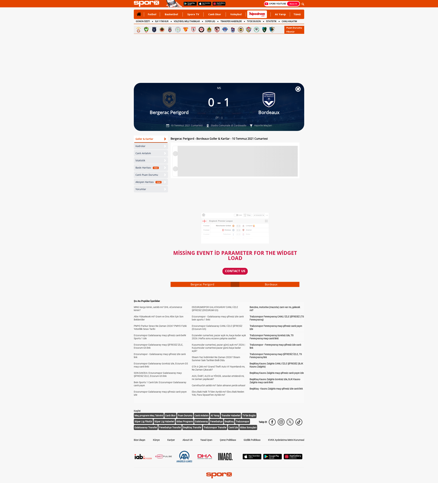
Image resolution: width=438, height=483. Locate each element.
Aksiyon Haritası (148, 182)
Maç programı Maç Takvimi (148, 415)
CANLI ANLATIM (289, 21)
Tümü (297, 14)
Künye (156, 440)
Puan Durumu (294, 27)
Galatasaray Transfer (145, 427)
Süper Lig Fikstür (143, 421)
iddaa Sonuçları (248, 427)
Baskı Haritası (147, 167)
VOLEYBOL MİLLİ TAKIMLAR (187, 21)
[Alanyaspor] (209, 29)
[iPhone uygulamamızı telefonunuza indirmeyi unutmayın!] (203, 5)
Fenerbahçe (216, 421)
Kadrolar (140, 146)
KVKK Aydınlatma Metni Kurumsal (286, 440)
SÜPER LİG (210, 21)
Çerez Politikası (228, 440)
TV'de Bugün (249, 415)
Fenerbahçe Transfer (170, 427)
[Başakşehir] (154, 29)
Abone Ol (293, 4)
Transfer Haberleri (230, 415)
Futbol (152, 14)
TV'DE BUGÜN (254, 21)
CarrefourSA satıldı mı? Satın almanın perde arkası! (218, 385)
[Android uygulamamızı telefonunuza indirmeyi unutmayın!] (189, 5)
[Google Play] (272, 458)
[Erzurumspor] (272, 29)
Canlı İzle (233, 427)
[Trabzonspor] (233, 29)
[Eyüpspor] (249, 29)
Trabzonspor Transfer (215, 427)
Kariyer (171, 440)
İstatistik (140, 160)
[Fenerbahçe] (241, 29)
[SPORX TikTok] (299, 422)
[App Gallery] (293, 458)
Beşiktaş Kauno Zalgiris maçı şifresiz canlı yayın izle (277, 373)
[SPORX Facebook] (272, 422)
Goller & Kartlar (144, 138)
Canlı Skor (214, 14)
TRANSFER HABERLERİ (231, 21)
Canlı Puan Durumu (147, 174)
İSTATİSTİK (271, 21)
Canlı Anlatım (143, 153)
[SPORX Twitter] (290, 422)
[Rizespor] (178, 29)
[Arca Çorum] (201, 29)
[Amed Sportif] (146, 29)
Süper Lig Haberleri (164, 421)
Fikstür (290, 31)
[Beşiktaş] (170, 29)
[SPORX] (219, 475)
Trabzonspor (242, 421)
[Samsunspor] (193, 29)
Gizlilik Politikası (252, 440)
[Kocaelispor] (264, 29)
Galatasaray (201, 421)
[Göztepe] (186, 29)
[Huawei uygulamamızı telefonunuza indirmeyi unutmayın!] (218, 5)
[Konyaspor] (256, 29)
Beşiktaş (229, 421)
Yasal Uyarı (206, 440)
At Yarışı (280, 14)
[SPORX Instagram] (281, 422)
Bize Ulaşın (139, 440)
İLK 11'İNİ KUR (161, 21)
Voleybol (236, 14)
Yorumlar (141, 189)
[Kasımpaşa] (225, 29)
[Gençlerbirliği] (162, 29)
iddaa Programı (184, 421)
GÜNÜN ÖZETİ (143, 21)
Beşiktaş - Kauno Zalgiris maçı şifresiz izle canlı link (276, 388)
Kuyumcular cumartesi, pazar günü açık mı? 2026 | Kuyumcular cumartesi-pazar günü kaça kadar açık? (218, 347)
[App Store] (252, 458)
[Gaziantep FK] (217, 29)
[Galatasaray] (138, 29)
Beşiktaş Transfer (192, 427)
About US (187, 440)
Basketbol (171, 14)
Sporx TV (193, 14)
